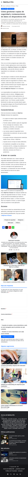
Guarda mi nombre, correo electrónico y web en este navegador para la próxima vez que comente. (14, 327)
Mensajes (10, 222)
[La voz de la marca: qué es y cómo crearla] (4, 437)
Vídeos (18, 222)
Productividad (11, 8)
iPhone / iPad (14, 6)
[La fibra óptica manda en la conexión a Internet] (4, 454)
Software (8, 6)
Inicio (3, 6)
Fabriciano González (6, 26)
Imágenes (20, 219)
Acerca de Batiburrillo (8, 468)
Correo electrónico (6, 314)
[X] (13, 250)
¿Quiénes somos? (20, 468)
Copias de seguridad (10, 219)
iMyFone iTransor (7, 215)
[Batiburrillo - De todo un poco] (8, 2)
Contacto (20, 471)
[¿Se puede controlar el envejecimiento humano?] (4, 459)
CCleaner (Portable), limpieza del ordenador (13, 365)
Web (2, 319)
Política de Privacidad (11, 471)
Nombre (3, 308)
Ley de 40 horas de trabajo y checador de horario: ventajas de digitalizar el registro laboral (17, 442)
